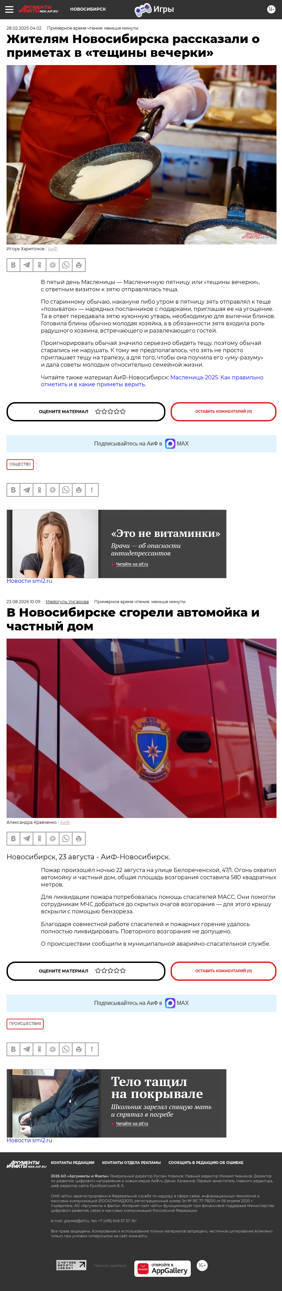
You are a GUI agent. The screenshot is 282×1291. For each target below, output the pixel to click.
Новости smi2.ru (29, 581)
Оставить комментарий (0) (223, 411)
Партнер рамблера (110, 1265)
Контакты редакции (72, 1163)
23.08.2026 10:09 (23, 601)
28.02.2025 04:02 (24, 28)
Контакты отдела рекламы (131, 1163)
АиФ (52, 248)
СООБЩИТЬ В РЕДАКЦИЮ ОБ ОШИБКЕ (206, 1163)
